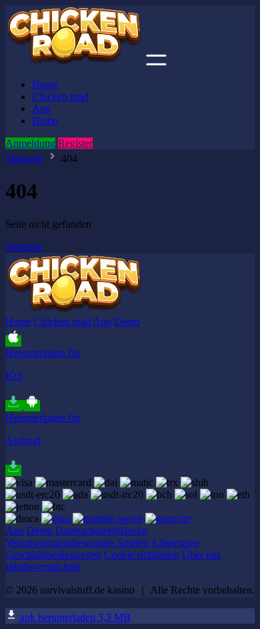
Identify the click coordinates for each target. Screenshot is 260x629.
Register (75, 143)
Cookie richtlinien (141, 554)
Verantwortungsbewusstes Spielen (77, 542)
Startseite (24, 158)
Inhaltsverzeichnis (43, 566)
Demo (45, 120)
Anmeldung (30, 143)
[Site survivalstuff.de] (74, 61)
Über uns (201, 554)
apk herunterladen (74, 617)
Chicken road (60, 96)
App (41, 108)
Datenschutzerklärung (101, 530)
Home (45, 84)
